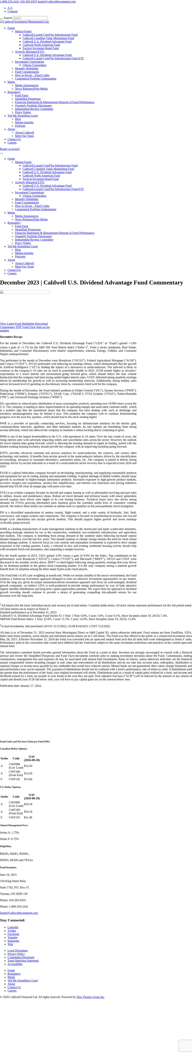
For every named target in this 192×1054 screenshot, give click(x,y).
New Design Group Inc (90, 997)
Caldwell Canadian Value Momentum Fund (48, 38)
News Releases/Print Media (31, 88)
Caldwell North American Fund (41, 44)
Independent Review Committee (34, 108)
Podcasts (20, 125)
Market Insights (24, 122)
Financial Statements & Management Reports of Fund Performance (54, 102)
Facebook (13, 934)
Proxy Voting (23, 112)
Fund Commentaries (27, 71)
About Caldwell (24, 132)
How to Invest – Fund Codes (32, 75)
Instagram (13, 940)
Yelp (10, 944)
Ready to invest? (10, 149)
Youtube (12, 937)
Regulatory (14, 92)
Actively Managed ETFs (29, 51)
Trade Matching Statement (23, 960)
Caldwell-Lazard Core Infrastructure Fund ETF (53, 58)
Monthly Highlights (26, 68)
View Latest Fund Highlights (17, 323)
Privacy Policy (16, 953)
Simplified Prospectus (28, 98)
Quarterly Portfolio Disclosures (33, 105)
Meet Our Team (24, 135)
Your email (10, 728)
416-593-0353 (28, 1)
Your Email (10, 1038)
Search (8, 17)
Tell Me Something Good (23, 115)
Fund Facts (21, 95)
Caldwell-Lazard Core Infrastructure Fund (50, 34)
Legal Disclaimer (18, 950)
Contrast (12, 11)
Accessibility (15, 964)
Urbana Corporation (34, 65)
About (11, 129)
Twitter (12, 930)
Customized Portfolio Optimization (35, 78)
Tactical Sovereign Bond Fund (40, 48)
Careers (12, 142)
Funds (11, 28)
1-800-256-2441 (9, 1)
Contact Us (14, 139)
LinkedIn (13, 927)
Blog (18, 119)
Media (11, 82)
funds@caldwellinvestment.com (57, 1)
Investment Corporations (29, 61)
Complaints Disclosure (21, 957)
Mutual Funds (23, 31)
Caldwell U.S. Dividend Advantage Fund (47, 41)
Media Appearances (26, 85)
